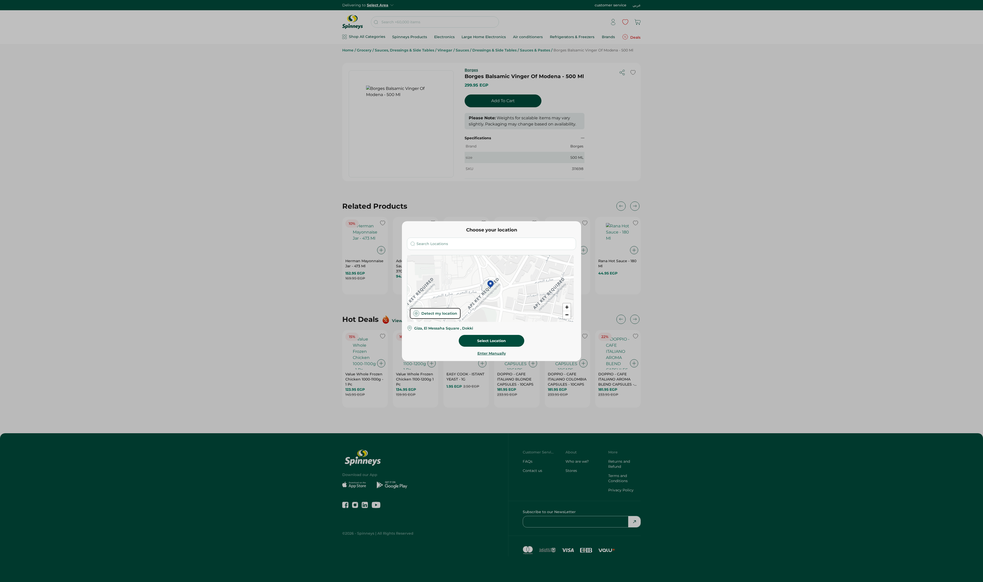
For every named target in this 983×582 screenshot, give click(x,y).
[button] (490, 284)
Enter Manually (491, 353)
